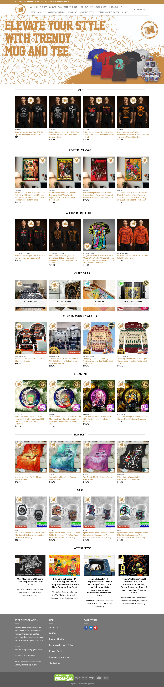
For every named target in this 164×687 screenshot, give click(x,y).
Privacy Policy (56, 651)
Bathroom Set (38, 12)
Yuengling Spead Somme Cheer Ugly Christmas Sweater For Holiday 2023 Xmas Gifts (132, 360)
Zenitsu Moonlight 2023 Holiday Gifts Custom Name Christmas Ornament (132, 417)
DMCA (52, 633)
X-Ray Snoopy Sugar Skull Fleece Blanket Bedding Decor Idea (130, 478)
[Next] (149, 122)
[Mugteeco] (20, 9)
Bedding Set (100, 7)
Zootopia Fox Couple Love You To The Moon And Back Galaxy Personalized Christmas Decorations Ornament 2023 (65, 420)
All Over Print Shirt (67, 7)
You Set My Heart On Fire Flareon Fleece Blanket (29, 478)
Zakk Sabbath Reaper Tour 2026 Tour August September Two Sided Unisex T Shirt (98, 134)
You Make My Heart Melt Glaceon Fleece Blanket (62, 478)
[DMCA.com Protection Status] (64, 677)
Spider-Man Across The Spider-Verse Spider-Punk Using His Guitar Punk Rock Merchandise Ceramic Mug (64, 535)
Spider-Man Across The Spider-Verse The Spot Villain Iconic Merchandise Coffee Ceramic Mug (30, 535)
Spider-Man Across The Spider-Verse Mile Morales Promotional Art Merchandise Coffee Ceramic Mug (132, 535)
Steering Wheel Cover (108, 12)
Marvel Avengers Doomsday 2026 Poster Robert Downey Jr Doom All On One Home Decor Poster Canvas (98, 195)
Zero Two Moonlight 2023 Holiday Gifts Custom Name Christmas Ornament (97, 418)
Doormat (72, 12)
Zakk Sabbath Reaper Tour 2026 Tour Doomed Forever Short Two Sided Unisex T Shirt (64, 134)
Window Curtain (56, 12)
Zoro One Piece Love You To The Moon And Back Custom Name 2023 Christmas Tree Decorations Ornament (29, 420)
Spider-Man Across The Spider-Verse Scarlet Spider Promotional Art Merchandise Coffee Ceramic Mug (98, 535)
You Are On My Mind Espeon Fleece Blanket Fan (97, 478)
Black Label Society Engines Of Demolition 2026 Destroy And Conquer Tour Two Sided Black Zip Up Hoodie (64, 259)
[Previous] (15, 122)
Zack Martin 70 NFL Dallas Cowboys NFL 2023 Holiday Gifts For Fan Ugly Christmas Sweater (63, 360)
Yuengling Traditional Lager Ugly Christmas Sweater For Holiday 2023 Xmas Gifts (98, 360)
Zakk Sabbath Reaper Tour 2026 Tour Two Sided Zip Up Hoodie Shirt (30, 256)
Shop (36, 7)
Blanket (89, 7)
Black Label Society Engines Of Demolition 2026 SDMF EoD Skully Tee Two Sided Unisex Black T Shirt (133, 134)
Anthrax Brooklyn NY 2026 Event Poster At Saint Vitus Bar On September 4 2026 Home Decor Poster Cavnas (62, 196)
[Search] (31, 7)
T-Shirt (43, 7)
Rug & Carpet (115, 7)
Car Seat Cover (87, 12)
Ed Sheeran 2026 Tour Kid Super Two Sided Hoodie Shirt (132, 256)
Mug (81, 7)
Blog (124, 12)
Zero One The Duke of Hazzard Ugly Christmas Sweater (30, 359)
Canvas (52, 7)
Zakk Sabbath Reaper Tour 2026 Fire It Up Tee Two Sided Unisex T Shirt (30, 133)
